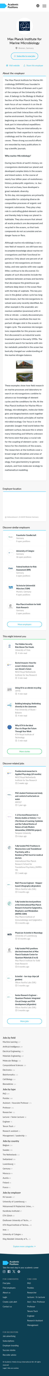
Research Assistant (35, 1320)
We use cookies (13, 1368)
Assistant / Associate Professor (17, 1102)
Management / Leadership (15, 1135)
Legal (4, 1368)
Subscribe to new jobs (25, 56)
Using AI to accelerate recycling (28, 687)
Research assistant (11, 1131)
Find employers (9, 1287)
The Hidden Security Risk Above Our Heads (24, 645)
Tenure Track (9, 1126)
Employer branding (11, 1345)
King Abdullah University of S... (16, 1239)
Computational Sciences (14, 1065)
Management (32, 1325)
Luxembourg (9, 1164)
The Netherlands (11, 1154)
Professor (8, 1107)
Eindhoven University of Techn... (17, 1220)
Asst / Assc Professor (36, 1301)
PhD (6, 1093)
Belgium (7, 1145)
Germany (30, 48)
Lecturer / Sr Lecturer (36, 1297)
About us (6, 1292)
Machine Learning (11, 1041)
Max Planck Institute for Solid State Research (28, 606)
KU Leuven (9, 1197)
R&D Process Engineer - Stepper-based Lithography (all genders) (29, 884)
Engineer (7, 1121)
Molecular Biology (12, 1060)
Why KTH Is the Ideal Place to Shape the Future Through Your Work (25, 728)
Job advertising (9, 1336)
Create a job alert (10, 1301)
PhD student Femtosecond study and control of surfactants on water (28, 796)
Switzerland (9, 1159)
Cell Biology (9, 1079)
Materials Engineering (13, 1055)
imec (6, 1229)
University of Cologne (25, 551)
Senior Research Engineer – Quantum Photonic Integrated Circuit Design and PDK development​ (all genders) (27, 1000)
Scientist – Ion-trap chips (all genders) (27, 978)
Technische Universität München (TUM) (25, 587)
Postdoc (8, 1098)
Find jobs (6, 1283)
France (6, 1187)
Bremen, (22, 48)
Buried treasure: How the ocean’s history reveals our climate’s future (25, 665)
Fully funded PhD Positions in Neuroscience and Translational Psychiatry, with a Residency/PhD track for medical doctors (29, 851)
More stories (24, 751)
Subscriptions (8, 1340)
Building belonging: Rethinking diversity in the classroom (28, 705)
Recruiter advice (9, 1354)
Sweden (7, 1150)
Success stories (9, 1350)
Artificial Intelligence (13, 1046)
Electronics (9, 1069)
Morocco (8, 1173)
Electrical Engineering (13, 1051)
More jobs (24, 1021)
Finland (7, 1182)
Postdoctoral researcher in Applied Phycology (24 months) (28, 772)
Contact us (7, 1306)
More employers (24, 624)
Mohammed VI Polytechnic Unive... (18, 1206)
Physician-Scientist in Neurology (28, 932)
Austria (7, 1178)
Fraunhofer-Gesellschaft (26, 535)
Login (5, 1297)
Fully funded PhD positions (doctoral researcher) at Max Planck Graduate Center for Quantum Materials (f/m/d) (26, 953)
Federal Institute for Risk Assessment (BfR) (26, 568)
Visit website (14, 65)
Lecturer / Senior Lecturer (14, 1117)
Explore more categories (23, 1246)
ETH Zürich (8, 1215)
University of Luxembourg (15, 1201)
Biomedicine (9, 1084)
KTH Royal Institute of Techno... (17, 1225)
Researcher (9, 1112)
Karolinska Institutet (12, 1211)
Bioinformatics (10, 1074)
